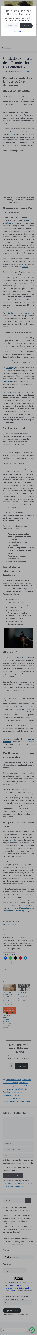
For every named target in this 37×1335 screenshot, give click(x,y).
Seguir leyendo (18, 31)
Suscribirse (26, 26)
